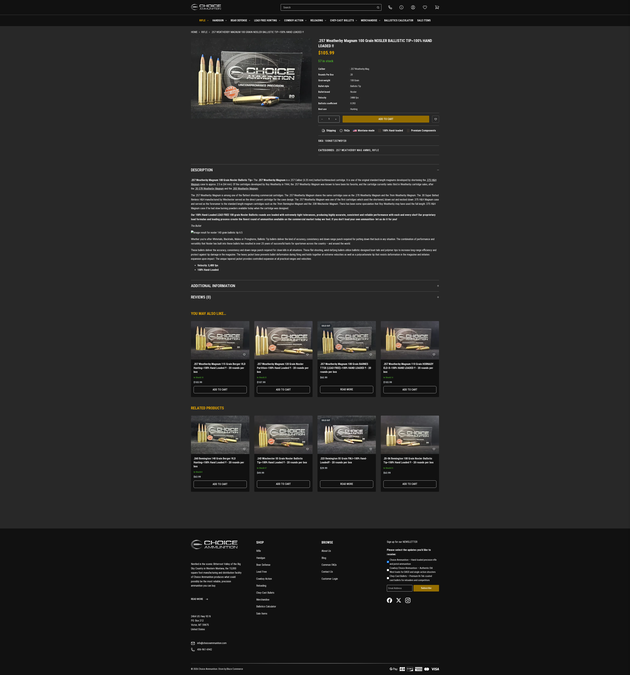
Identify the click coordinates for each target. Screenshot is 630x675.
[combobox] (328, 7)
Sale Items (424, 20)
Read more (346, 389)
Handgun (218, 20)
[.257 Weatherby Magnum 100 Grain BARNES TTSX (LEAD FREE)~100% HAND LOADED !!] (346, 340)
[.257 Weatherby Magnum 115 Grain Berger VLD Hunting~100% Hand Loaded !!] (220, 340)
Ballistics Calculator (398, 20)
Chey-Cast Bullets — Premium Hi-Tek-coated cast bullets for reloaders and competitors (411, 578)
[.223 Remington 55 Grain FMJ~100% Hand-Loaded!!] (346, 435)
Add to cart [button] (220, 389)
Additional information (213, 286)
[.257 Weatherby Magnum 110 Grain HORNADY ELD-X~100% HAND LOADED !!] (410, 340)
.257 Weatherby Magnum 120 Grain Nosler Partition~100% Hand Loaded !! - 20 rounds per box (283, 367)
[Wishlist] (425, 7)
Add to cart (385, 119)
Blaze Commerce (235, 668)
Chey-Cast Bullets (342, 20)
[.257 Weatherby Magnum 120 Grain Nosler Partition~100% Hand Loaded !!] (283, 340)
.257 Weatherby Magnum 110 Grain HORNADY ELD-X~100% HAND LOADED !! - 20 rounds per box (408, 367)
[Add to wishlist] (435, 119)
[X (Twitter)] (398, 600)
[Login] (413, 7)
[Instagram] (407, 600)
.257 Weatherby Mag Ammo (353, 150)
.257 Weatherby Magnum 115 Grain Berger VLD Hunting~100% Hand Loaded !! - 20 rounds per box (219, 367)
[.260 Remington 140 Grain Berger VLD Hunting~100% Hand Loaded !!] (220, 435)
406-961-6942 (204, 649)
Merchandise (369, 20)
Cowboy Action (293, 20)
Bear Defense (239, 20)
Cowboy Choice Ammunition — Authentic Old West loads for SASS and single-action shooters (413, 570)
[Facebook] (389, 600)
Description (202, 170)
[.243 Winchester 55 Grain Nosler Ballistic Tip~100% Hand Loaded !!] (283, 435)
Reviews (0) (201, 297)
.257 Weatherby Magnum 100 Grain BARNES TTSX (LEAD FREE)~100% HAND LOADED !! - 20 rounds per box (345, 367)
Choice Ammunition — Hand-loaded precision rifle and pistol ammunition (413, 561)
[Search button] (378, 7)
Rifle (202, 20)
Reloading (316, 20)
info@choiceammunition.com (212, 643)
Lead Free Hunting (265, 20)
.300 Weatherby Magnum (245, 188)
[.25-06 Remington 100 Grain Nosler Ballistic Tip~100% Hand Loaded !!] (410, 435)
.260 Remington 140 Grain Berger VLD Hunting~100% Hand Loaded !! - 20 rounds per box (219, 462)
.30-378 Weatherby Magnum (209, 188)
